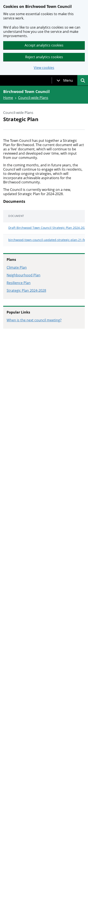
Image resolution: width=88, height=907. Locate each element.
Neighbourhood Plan (23, 275)
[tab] (64, 80)
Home (8, 97)
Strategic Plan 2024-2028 (26, 290)
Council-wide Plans (33, 97)
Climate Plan (17, 267)
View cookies (44, 68)
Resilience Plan (19, 282)
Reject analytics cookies (44, 57)
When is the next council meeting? (34, 320)
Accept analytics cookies (44, 45)
